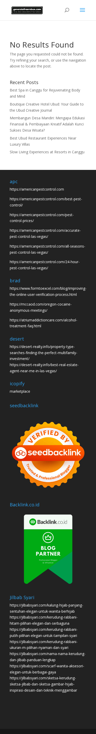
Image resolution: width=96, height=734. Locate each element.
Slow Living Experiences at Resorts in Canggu (47, 151)
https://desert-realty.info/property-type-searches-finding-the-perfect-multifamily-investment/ (43, 352)
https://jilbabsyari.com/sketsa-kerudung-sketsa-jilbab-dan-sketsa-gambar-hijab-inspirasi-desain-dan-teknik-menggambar (43, 684)
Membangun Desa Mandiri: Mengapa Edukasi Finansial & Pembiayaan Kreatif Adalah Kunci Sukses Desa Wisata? (47, 124)
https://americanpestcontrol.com (37, 189)
